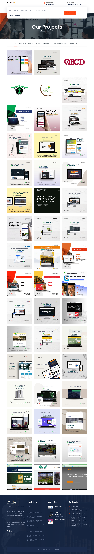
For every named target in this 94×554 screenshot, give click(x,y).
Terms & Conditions (33, 510)
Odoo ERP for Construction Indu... (60, 520)
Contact (44, 10)
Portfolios (37, 10)
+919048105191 (50, 4)
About (16, 10)
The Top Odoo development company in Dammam (36, 528)
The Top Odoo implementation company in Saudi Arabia (34, 521)
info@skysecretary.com (74, 4)
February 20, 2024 (59, 509)
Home (10, 10)
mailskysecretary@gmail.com (79, 510)
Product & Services (25, 10)
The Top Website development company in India (34, 517)
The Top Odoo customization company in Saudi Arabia (34, 532)
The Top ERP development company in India (36, 536)
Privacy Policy (32, 506)
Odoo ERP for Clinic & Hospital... (59, 507)
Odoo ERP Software (15, 15)
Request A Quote (70, 13)
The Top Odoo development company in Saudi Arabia (36, 524)
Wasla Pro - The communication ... (58, 513)
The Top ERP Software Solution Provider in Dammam (35, 513)
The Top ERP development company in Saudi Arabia (36, 540)
